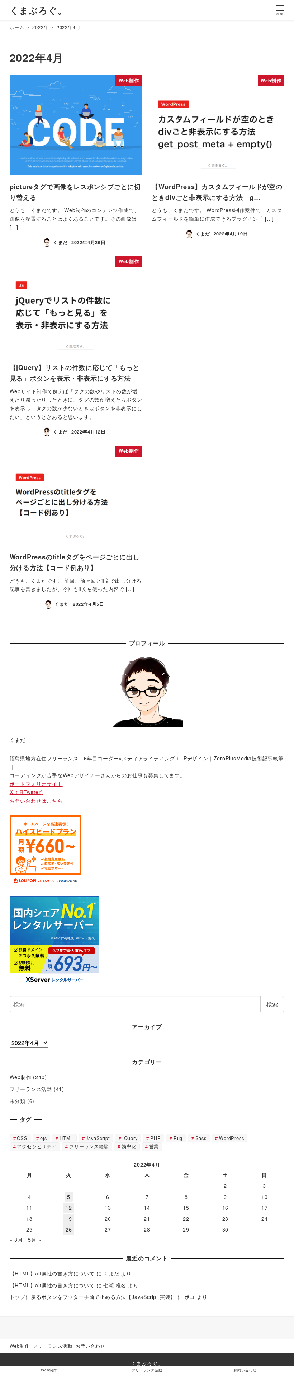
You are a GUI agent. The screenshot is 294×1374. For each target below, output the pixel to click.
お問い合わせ (90, 1345)
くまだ (111, 1273)
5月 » (34, 1239)
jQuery (130, 1138)
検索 (272, 1004)
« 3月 (16, 1239)
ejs (43, 1138)
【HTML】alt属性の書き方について (52, 1273)
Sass (201, 1138)
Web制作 (21, 1077)
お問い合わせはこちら (36, 800)
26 (69, 1229)
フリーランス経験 (89, 1146)
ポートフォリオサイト (36, 783)
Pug (178, 1138)
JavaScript (98, 1138)
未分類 (17, 1100)
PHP (155, 1138)
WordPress (231, 1138)
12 (69, 1207)
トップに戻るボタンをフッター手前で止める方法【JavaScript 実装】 (93, 1296)
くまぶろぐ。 (38, 10)
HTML (66, 1138)
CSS (22, 1138)
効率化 (129, 1146)
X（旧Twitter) (26, 792)
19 (69, 1218)
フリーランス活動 (31, 1089)
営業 (154, 1146)
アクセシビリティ (36, 1146)
